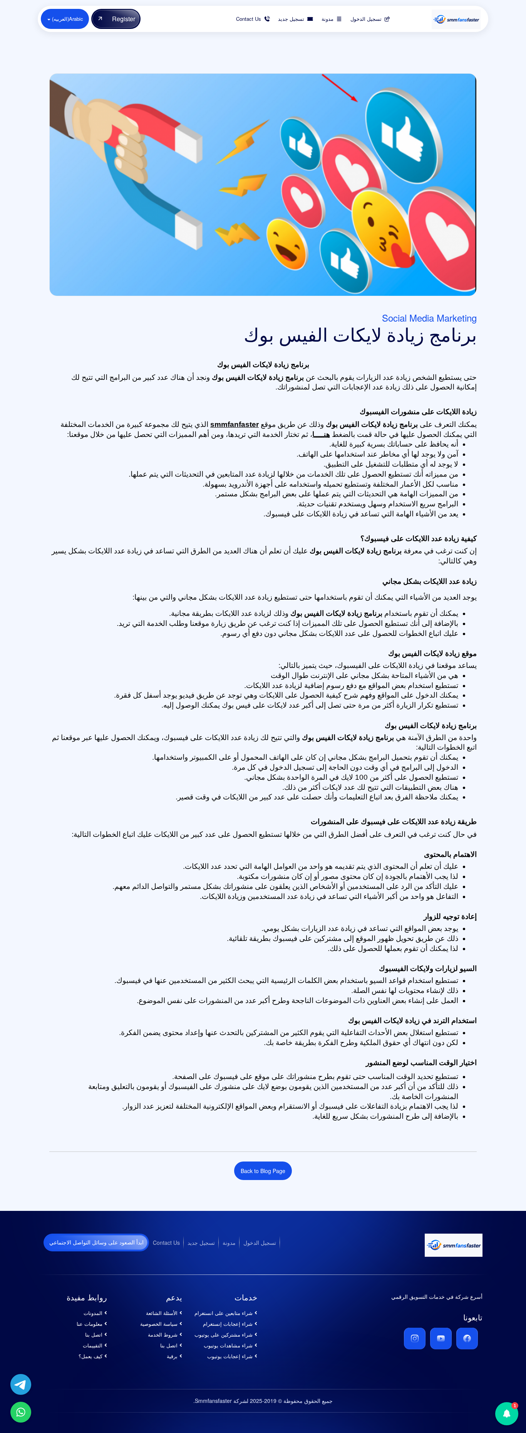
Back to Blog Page (263, 1171)
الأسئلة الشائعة (162, 1312)
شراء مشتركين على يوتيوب (223, 1334)
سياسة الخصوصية (159, 1323)
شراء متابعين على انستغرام (223, 1312)
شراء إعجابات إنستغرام (228, 1323)
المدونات (93, 1312)
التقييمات (92, 1345)
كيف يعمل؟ (90, 1356)
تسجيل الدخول (259, 1242)
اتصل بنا (169, 1345)
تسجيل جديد (201, 1242)
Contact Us (166, 1242)
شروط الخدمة (163, 1334)
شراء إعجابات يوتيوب (230, 1356)
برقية (172, 1356)
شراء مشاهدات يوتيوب (228, 1345)
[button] (506, 1413)
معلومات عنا (89, 1323)
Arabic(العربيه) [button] (66, 18)
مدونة (229, 1242)
